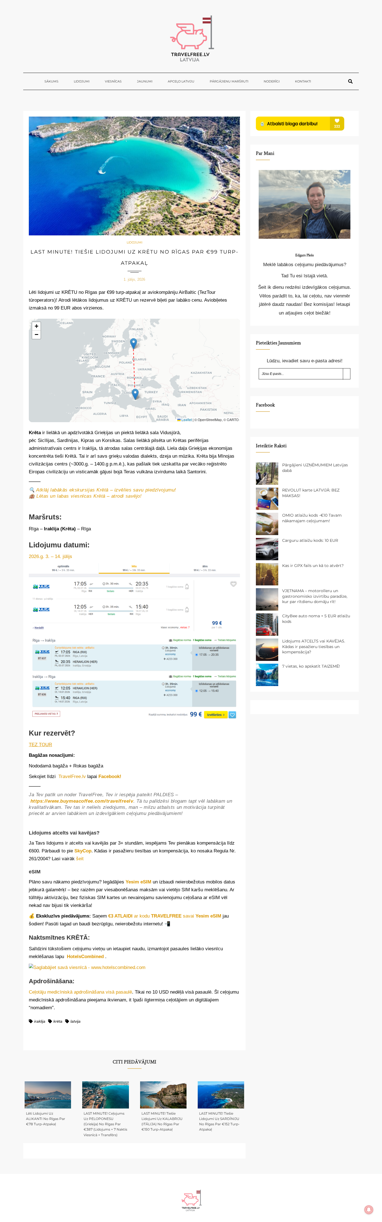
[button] (133, 343)
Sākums (51, 81)
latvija (75, 1021)
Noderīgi (272, 81)
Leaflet (186, 419)
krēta (57, 1021)
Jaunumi (144, 81)
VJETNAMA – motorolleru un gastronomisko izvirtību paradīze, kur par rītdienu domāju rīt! (314, 596)
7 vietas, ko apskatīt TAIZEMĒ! (311, 666)
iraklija (39, 1021)
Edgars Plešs (304, 255)
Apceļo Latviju (181, 81)
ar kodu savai (164, 916)
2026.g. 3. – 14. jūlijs (50, 556)
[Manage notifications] (368, 1209)
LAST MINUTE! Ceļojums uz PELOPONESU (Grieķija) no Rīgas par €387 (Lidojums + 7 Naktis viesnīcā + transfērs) (105, 1124)
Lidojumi (81, 81)
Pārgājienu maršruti (229, 81)
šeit (80, 858)
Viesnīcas (113, 81)
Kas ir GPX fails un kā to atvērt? (313, 565)
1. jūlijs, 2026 (134, 279)
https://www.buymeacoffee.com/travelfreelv (81, 801)
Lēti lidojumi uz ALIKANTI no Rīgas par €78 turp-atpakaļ (45, 1118)
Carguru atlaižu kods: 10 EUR (310, 540)
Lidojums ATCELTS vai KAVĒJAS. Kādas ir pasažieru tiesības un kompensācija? (313, 646)
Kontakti (303, 81)
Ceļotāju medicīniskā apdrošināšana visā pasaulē (80, 992)
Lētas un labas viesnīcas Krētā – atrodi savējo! (89, 496)
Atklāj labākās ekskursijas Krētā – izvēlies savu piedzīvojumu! (106, 490)
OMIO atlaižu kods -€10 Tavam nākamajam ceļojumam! (312, 518)
